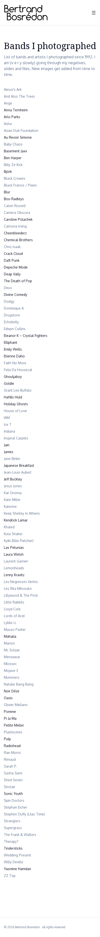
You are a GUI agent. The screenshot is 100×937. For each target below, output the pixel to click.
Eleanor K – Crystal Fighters (25, 335)
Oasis (8, 698)
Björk (8, 171)
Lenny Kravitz (14, 575)
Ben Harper (13, 158)
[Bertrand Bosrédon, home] (26, 13)
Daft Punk (11, 260)
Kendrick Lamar (16, 520)
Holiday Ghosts (16, 404)
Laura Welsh (14, 554)
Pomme (10, 711)
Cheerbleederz (15, 233)
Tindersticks (13, 848)
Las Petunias (14, 547)
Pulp (7, 739)
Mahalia (10, 636)
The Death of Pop (18, 281)
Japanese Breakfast (19, 465)
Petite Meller (14, 725)
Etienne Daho (14, 356)
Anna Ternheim (16, 110)
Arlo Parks (12, 117)
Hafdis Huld (13, 397)
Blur (7, 192)
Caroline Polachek (18, 219)
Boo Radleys (14, 199)
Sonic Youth (13, 793)
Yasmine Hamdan (17, 869)
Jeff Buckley (13, 479)
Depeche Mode (16, 267)
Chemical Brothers (18, 240)
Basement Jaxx (15, 151)
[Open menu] (93, 12)
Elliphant (10, 342)
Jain (6, 445)
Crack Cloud (13, 253)
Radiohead (12, 746)
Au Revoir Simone (18, 137)
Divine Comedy (15, 294)
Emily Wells (13, 349)
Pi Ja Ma (10, 718)
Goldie (9, 383)
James (8, 452)
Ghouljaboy (13, 377)
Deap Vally (12, 274)
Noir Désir (11, 691)
